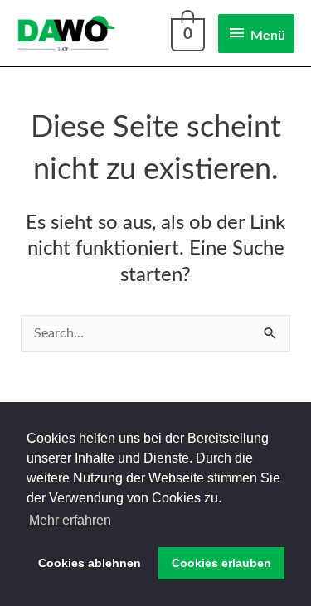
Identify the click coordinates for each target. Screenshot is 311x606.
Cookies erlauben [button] (221, 563)
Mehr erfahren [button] (70, 520)
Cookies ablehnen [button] (89, 563)
